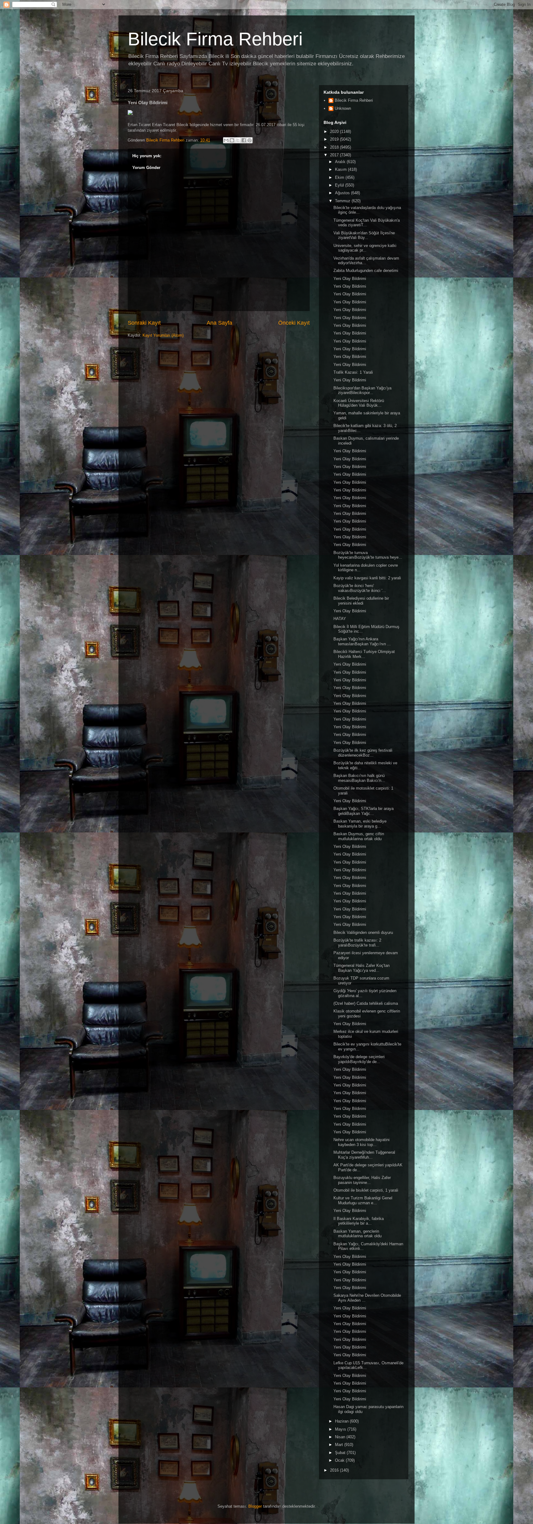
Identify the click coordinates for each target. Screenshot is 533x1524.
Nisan (340, 1437)
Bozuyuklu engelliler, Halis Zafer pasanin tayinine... (362, 1180)
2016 (335, 1470)
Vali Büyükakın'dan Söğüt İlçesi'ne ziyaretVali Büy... (364, 235)
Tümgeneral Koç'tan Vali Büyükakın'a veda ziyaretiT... (366, 223)
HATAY (339, 618)
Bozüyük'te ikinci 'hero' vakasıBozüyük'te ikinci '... (359, 588)
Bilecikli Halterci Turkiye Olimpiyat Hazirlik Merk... (364, 654)
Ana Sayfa (219, 323)
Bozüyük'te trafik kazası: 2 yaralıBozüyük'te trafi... (357, 942)
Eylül (340, 185)
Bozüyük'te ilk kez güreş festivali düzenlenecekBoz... (362, 753)
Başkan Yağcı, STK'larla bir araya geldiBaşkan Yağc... (363, 811)
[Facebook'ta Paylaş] (244, 140)
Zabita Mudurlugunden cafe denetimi (365, 270)
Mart (339, 1444)
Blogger (255, 1506)
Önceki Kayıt (294, 323)
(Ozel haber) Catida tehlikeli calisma (365, 1003)
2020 (335, 131)
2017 (335, 155)
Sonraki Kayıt (144, 323)
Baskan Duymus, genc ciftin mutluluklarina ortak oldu (358, 836)
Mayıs (341, 1429)
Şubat (341, 1452)
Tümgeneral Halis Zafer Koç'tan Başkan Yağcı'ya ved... (361, 968)
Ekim (340, 177)
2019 (335, 139)
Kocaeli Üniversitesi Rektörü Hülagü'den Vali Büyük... (358, 403)
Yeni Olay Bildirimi (349, 278)
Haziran (342, 1421)
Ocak (340, 1460)
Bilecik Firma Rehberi (215, 39)
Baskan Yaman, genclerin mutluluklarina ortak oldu (357, 1234)
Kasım (341, 169)
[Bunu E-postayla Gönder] (226, 140)
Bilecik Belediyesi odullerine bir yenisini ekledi (361, 601)
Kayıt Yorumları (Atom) (163, 335)
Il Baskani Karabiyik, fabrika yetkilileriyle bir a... (358, 1221)
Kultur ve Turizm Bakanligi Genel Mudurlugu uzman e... (362, 1200)
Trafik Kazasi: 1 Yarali (353, 372)
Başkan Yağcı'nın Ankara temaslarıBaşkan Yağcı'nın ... (362, 641)
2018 (335, 147)
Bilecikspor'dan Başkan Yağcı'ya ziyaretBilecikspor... (362, 390)
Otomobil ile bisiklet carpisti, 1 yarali (365, 1190)
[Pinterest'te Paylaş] (249, 140)
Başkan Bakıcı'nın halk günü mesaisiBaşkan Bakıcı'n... (359, 778)
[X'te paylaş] (238, 140)
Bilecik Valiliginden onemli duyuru (363, 932)
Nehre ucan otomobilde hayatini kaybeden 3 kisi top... (361, 1142)
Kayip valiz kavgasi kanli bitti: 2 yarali (367, 578)
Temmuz (343, 201)
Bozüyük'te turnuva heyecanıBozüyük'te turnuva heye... (367, 555)
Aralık (341, 161)
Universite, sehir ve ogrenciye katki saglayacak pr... (364, 248)
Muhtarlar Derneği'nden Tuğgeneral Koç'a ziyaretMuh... (364, 1155)
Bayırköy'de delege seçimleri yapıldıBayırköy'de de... (359, 1059)
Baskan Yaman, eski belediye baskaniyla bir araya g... (359, 823)
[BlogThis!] (232, 140)
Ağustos (343, 193)
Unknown (343, 108)
